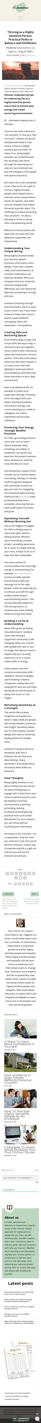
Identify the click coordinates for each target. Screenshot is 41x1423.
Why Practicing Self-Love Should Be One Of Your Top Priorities (18, 1293)
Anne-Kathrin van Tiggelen (20, 931)
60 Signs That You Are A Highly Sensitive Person (16, 1315)
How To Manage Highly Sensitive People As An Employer (17, 1115)
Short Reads (13, 55)
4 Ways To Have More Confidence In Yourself (19, 1044)
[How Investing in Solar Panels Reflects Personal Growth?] (20, 1062)
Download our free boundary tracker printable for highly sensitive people (17, 1396)
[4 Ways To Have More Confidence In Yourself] (20, 1028)
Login (36, 1170)
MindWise (24, 496)
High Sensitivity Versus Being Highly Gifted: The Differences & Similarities (19, 1322)
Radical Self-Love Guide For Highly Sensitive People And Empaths (18, 1300)
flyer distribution (23, 573)
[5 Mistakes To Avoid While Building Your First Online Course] (20, 1134)
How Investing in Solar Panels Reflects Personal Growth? (18, 1079)
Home (7, 86)
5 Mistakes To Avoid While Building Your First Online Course (20, 1149)
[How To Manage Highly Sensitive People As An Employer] (20, 1098)
